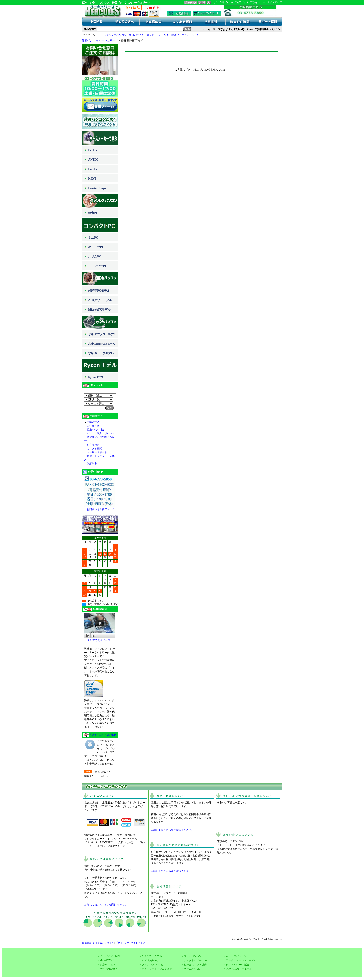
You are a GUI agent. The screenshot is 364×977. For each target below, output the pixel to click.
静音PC (151, 35)
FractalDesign (97, 188)
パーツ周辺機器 (108, 968)
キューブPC (96, 247)
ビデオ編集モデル (152, 960)
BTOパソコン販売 (110, 956)
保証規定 (92, 463)
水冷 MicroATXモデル (101, 343)
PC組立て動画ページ (98, 640)
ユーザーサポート (97, 452)
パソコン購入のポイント (101, 433)
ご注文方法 (93, 425)
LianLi (92, 169)
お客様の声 (93, 444)
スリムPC (94, 256)
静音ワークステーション (185, 35)
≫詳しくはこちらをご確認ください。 (105, 904)
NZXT (92, 178)
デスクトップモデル (195, 960)
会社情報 (219, 2)
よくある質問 (94, 448)
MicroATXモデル (99, 309)
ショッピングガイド (237, 2)
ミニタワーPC (97, 266)
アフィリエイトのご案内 (103, 734)
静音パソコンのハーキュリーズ (99, 40)
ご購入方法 (93, 422)
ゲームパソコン (193, 968)
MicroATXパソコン (110, 960)
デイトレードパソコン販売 (157, 968)
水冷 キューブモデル (101, 353)
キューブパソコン (236, 956)
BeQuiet (93, 150)
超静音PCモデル (99, 290)
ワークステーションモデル (241, 960)
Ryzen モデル (96, 377)
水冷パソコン (136, 35)
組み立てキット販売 (195, 964)
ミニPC (93, 237)
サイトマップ (274, 2)
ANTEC (93, 159)
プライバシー (257, 2)
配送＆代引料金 (95, 429)
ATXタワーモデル (100, 300)
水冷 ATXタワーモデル (102, 334)
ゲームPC (163, 35)
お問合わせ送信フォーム (101, 509)
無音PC (93, 212)
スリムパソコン (193, 956)
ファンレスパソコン (115, 35)
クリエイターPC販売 (237, 964)
